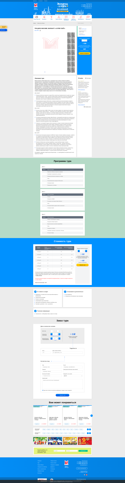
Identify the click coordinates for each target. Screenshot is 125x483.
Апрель (57, 429)
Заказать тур (82, 265)
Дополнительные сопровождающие (45, 339)
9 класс (78, 433)
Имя (43, 365)
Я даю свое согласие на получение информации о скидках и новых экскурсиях (57, 390)
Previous (88, 429)
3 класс (53, 433)
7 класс (70, 433)
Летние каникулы (82, 34)
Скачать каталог (53, 462)
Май (60, 429)
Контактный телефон (46, 373)
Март (53, 429)
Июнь (64, 429)
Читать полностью (81, 89)
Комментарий (44, 378)
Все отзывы (89, 78)
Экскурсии (39, 460)
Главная (34, 23)
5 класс (61, 433)
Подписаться (83, 450)
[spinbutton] (84, 40)
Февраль (48, 429)
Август (72, 429)
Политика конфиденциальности (81, 479)
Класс (43, 350)
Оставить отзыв (88, 106)
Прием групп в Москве (40, 23)
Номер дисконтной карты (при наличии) (70, 369)
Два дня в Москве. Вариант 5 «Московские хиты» (69, 418)
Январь (44, 429)
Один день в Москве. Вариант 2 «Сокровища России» (84, 418)
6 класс (66, 433)
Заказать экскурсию (84, 53)
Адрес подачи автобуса (56, 350)
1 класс (44, 433)
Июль (68, 429)
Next (91, 415)
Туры (38, 462)
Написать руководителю (81, 468)
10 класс (83, 433)
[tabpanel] (51, 52)
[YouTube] (86, 474)
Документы (35, 0)
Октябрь (81, 429)
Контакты (45, 0)
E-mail (64, 365)
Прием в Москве (41, 464)
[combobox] (73, 376)
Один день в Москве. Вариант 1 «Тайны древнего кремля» (53, 418)
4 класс (57, 433)
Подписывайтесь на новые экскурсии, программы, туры (42, 451)
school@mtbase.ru (88, 7)
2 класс (48, 433)
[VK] (84, 474)
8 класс (74, 433)
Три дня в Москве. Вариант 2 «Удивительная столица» (40, 418)
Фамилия (44, 369)
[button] (88, 40)
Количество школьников (44, 335)
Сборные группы (54, 460)
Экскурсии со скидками (55, 464)
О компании (40, 0)
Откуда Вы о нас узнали (67, 373)
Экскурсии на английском (42, 466)
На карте (84, 28)
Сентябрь (76, 429)
